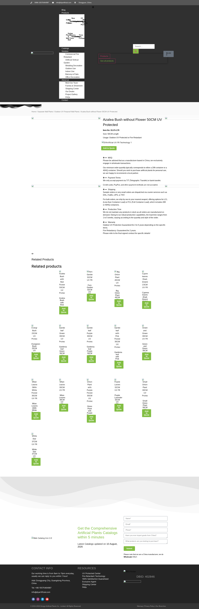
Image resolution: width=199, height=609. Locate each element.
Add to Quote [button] (63, 310)
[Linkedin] (42, 599)
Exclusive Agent (89, 581)
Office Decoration (72, 77)
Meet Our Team (71, 83)
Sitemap (140, 606)
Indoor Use (69, 71)
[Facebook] (33, 599)
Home (34, 112)
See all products (107, 61)
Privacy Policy (149, 606)
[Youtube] (47, 599)
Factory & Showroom (74, 86)
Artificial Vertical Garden (71, 61)
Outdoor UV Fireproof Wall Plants (66, 112)
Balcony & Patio (72, 74)
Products (65, 13)
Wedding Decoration (73, 66)
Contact (65, 100)
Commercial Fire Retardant (71, 55)
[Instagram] (38, 599)
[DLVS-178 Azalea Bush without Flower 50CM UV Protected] (65, 118)
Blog (63, 10)
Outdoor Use (70, 68)
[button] (93, 7)
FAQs (67, 97)
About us (65, 80)
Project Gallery (71, 94)
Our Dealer (69, 91)
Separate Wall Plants (45, 112)
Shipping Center (72, 89)
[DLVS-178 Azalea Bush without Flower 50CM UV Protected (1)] (131, 118)
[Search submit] (136, 51)
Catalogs (65, 48)
